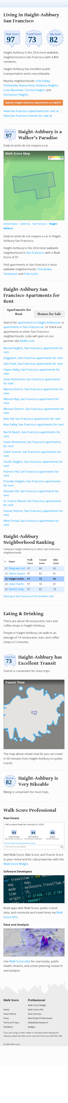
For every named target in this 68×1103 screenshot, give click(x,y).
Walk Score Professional (29, 810)
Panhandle (10, 85)
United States (10, 224)
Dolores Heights (17, 589)
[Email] (16, 1005)
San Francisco (39, 224)
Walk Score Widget (15, 864)
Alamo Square (17, 573)
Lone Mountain (13, 90)
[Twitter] (5, 1005)
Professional (36, 1000)
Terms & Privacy (11, 1022)
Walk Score (11, 1000)
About (6, 1009)
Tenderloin (10, 274)
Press (6, 1018)
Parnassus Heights (15, 94)
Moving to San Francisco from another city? (28, 596)
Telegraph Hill (17, 568)
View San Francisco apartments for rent (29, 111)
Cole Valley (43, 81)
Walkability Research (38, 1022)
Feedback (8, 1027)
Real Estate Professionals (40, 1018)
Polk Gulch (31, 274)
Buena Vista (27, 85)
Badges (31, 1027)
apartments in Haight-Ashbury (38, 322)
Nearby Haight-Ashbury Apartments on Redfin (33, 102)
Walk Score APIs (35, 1009)
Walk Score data (19, 961)
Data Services (34, 1014)
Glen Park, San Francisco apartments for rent (33, 363)
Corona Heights (35, 90)
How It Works (9, 1014)
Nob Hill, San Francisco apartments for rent (32, 418)
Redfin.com (27, 341)
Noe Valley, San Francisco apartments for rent (33, 424)
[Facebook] (11, 1005)
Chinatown (44, 269)
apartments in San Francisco (22, 327)
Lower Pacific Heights (17, 584)
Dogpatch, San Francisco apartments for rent (33, 358)
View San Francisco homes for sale (26, 115)
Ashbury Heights (47, 85)
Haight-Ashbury (17, 578)
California (25, 224)
